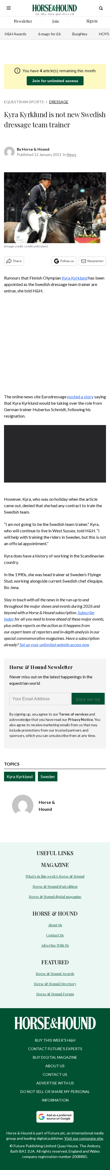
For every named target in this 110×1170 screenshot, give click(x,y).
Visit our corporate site (83, 1138)
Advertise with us (55, 1083)
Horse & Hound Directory (55, 983)
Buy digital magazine (55, 1057)
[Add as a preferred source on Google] (55, 1117)
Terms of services (74, 714)
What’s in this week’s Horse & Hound (55, 876)
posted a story (80, 396)
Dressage (58, 102)
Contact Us (55, 935)
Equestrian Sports (24, 102)
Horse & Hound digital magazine (55, 896)
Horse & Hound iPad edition (55, 886)
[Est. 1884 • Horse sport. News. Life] (54, 8)
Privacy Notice (80, 719)
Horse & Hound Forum (55, 994)
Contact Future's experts (55, 1048)
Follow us (67, 261)
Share (17, 261)
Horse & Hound (35, 149)
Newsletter (95, 261)
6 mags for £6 (49, 34)
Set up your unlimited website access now (54, 644)
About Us (55, 925)
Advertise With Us (55, 945)
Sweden (48, 776)
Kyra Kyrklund (75, 277)
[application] (55, 454)
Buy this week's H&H (55, 1040)
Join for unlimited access (55, 81)
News (71, 154)
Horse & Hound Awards (55, 973)
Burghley (79, 34)
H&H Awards (15, 34)
